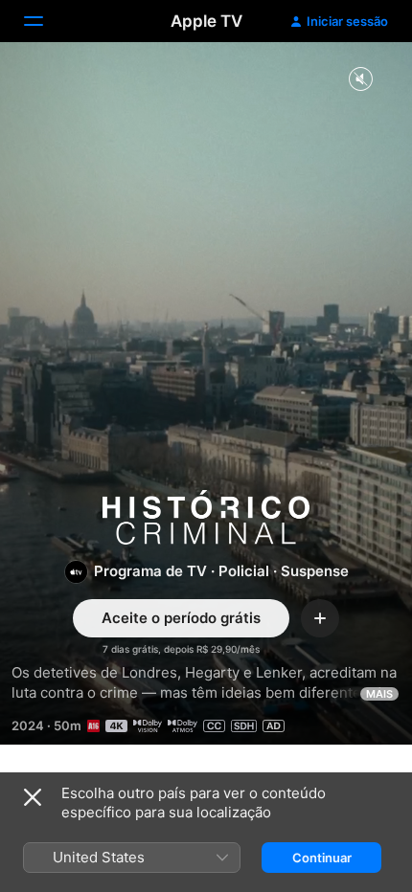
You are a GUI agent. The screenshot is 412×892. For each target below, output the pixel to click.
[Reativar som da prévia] (360, 80)
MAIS (379, 694)
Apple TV (206, 21)
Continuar (322, 857)
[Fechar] (32, 797)
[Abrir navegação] (45, 21)
